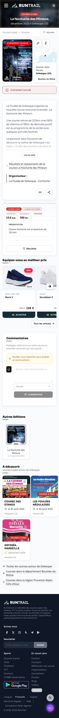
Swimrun (8, 673)
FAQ (29, 701)
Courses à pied (12, 658)
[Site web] (38, 43)
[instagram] (19, 632)
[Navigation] (6, 5)
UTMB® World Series (14, 677)
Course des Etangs (12, 503)
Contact (35, 658)
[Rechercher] (50, 698)
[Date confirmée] (5, 509)
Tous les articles (42, 323)
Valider (40, 645)
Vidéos (35, 684)
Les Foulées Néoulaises (41, 503)
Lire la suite (29, 155)
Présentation (16, 224)
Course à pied (10, 32)
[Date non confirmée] (5, 552)
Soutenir (37, 690)
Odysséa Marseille (11, 547)
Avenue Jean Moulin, (43, 70)
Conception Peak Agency (18, 705)
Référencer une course (43, 666)
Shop (34, 681)
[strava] (26, 632)
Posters (35, 677)
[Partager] (49, 192)
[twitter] (13, 632)
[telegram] (32, 632)
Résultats (31, 248)
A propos (36, 662)
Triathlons (9, 666)
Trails (6, 662)
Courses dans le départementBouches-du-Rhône (31, 573)
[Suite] (49, 286)
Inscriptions (37, 673)
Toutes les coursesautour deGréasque (29, 566)
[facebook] (46, 43)
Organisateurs (38, 669)
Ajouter (50, 32)
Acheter (21, 314)
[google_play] (38, 632)
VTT (6, 669)
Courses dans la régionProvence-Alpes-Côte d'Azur (29, 582)
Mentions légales (12, 701)
